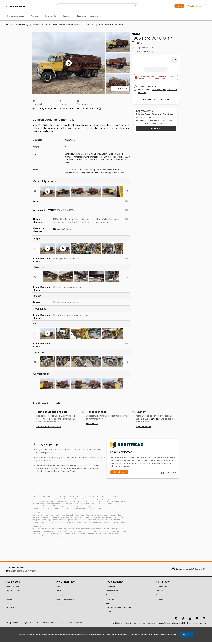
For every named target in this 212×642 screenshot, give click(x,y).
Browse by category (15, 16)
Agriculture (110, 599)
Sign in (179, 6)
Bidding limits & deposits (65, 599)
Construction (110, 587)
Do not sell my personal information (50, 623)
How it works (50, 16)
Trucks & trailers (112, 595)
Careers (9, 599)
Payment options (143, 426)
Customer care (161, 587)
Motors (108, 603)
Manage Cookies (140, 634)
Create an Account (196, 6)
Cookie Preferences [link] (74, 623)
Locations (94, 16)
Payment (59, 603)
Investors (9, 595)
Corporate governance (14, 591)
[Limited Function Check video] (126, 258)
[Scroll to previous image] (34, 191)
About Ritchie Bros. (13, 587)
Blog (7, 603)
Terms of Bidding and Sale (48, 426)
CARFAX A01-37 (64, 229)
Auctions (34, 16)
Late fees (155, 419)
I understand (187, 635)
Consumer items (112, 591)
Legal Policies (28, 623)
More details (92, 423)
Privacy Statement (12, 623)
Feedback (159, 599)
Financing (81, 16)
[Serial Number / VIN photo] (126, 210)
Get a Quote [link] (119, 472)
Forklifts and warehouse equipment (119, 608)
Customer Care (159, 79)
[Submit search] (136, 5)
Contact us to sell (162, 595)
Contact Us (200, 569)
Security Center (11, 608)
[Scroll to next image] (127, 191)
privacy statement (160, 634)
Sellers (58, 591)
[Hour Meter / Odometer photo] (126, 219)
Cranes (108, 612)
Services (66, 16)
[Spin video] (126, 201)
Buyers (58, 587)
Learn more (170, 472)
